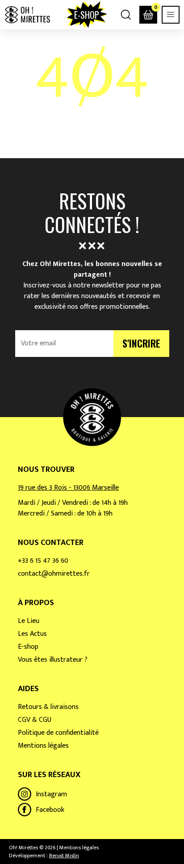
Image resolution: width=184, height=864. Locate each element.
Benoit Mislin (64, 855)
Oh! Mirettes (27, 15)
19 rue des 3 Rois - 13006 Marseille (68, 488)
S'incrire (141, 343)
